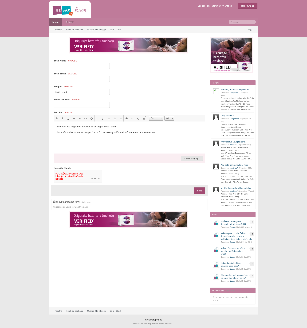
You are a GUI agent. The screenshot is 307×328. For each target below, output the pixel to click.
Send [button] (199, 190)
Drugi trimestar (227, 115)
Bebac (232, 227)
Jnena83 (233, 144)
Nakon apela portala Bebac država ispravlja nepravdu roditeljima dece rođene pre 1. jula (236, 236)
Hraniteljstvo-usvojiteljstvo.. (233, 141)
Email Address (67, 99)
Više (250, 29)
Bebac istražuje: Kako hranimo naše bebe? (231, 264)
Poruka (63, 112)
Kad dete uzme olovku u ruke (234, 164)
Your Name (65, 60)
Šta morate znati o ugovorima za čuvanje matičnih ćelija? (234, 276)
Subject (63, 86)
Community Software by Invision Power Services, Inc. (154, 323)
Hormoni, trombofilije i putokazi (235, 89)
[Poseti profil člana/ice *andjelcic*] (216, 166)
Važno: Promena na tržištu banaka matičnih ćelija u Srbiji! (233, 251)
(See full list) (230, 290)
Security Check (62, 167)
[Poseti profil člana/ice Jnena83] (216, 143)
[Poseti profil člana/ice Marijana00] (216, 91)
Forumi (55, 21)
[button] (57, 118)
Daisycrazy (234, 118)
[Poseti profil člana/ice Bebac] (216, 223)
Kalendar (70, 21)
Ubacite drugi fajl (191, 158)
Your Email (65, 73)
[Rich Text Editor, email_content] (129, 137)
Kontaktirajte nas (153, 319)
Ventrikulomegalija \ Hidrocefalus (236, 188)
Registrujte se (247, 5)
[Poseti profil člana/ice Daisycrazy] (216, 117)
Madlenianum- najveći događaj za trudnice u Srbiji (233, 223)
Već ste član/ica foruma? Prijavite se (215, 5)
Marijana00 (234, 92)
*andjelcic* (234, 167)
